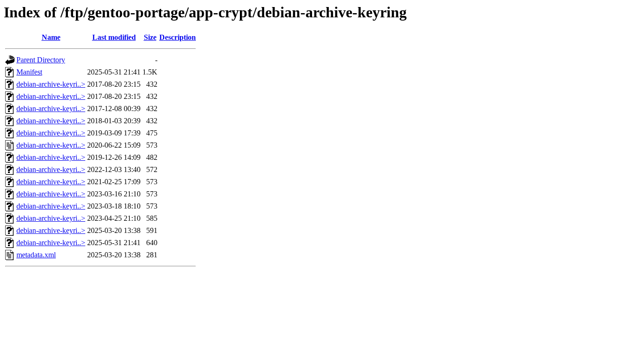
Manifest (29, 72)
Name (51, 37)
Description (177, 37)
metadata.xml (36, 255)
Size (150, 37)
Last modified (114, 37)
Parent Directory (40, 60)
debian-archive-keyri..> (50, 84)
